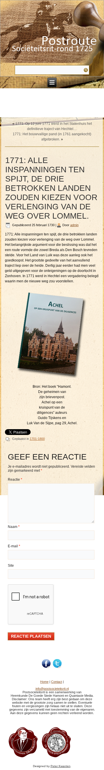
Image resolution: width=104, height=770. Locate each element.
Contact (56, 681)
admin (74, 225)
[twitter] (57, 663)
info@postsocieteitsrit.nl (52, 688)
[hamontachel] (23, 757)
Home (44, 681)
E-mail (14, 546)
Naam (14, 527)
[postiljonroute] (46, 663)
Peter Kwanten (60, 766)
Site (11, 566)
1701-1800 (37, 438)
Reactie (15, 480)
